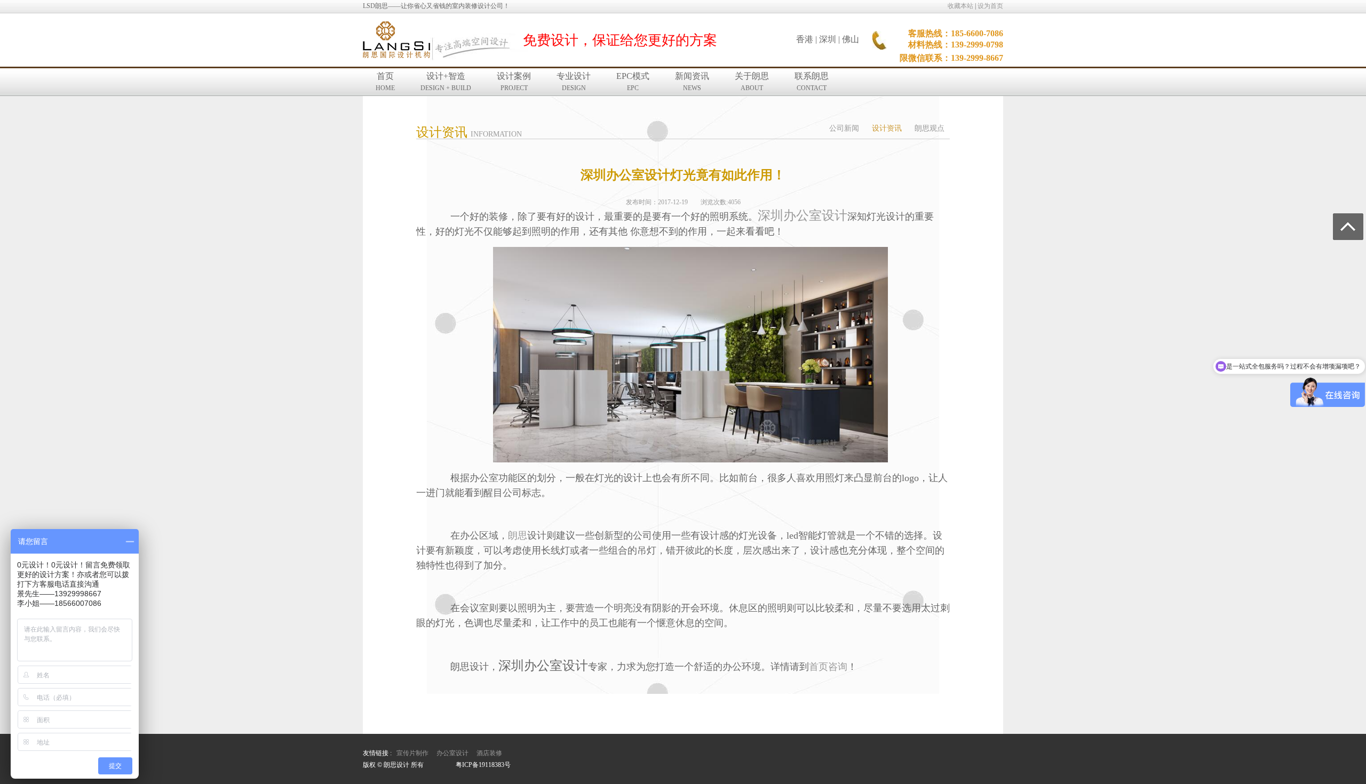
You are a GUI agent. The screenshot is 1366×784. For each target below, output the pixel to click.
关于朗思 (752, 81)
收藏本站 (960, 6)
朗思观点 (929, 128)
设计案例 (514, 81)
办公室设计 (452, 753)
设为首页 (990, 6)
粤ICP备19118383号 (483, 765)
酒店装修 (489, 753)
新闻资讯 (692, 81)
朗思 (517, 535)
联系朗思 (812, 81)
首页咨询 (828, 666)
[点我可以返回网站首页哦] (396, 40)
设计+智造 (445, 81)
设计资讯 (887, 128)
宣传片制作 (412, 753)
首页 (385, 81)
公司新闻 (844, 128)
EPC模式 (632, 81)
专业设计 (574, 81)
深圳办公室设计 (802, 215)
